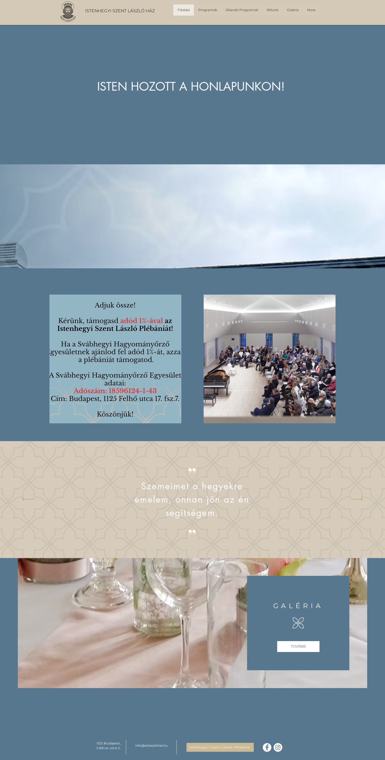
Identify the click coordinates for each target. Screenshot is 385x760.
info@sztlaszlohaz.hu (151, 746)
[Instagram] (278, 747)
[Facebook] (267, 747)
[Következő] (357, 499)
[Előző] (28, 499)
